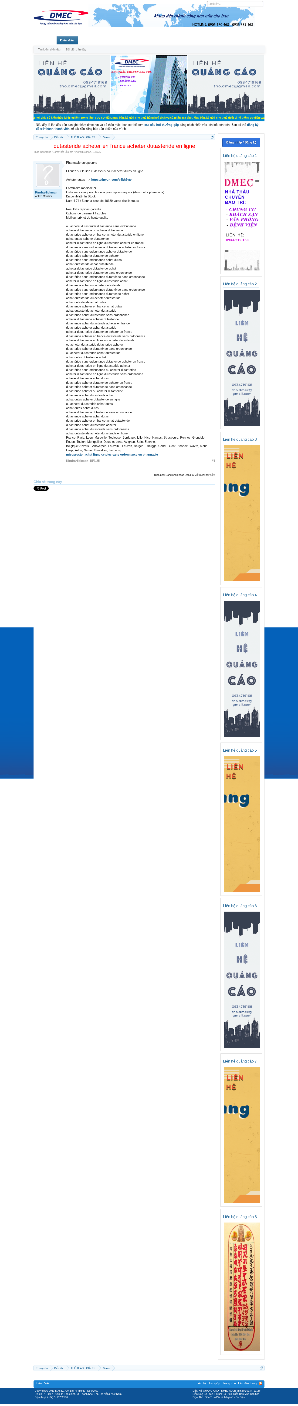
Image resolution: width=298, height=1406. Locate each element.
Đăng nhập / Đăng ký (241, 142)
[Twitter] (147, 1402)
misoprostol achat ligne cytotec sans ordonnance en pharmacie (112, 454)
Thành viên (90, 40)
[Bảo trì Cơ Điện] (161, 1402)
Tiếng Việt (43, 1383)
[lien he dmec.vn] (72, 112)
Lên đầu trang (247, 1383)
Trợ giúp (214, 1383)
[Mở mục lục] (212, 137)
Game (55, 151)
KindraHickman (82, 151)
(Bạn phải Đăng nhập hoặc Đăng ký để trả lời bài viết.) (184, 474)
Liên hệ (201, 1383)
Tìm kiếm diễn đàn (49, 49)
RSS (260, 1383)
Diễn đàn (67, 40)
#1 (213, 461)
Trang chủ (45, 40)
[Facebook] (139, 1402)
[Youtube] (168, 1402)
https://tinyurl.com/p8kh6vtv (111, 179)
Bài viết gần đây (76, 49)
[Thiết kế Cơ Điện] (154, 1402)
